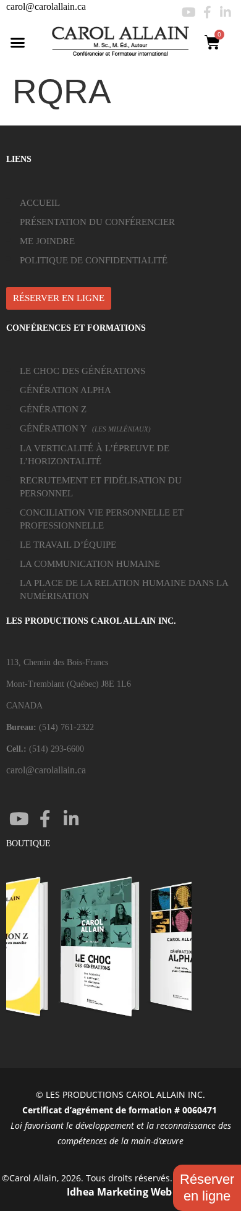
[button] (18, 42)
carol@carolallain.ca (46, 6)
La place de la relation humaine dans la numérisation (124, 589)
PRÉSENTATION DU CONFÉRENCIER (97, 222)
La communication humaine (90, 564)
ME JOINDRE (47, 241)
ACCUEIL (40, 203)
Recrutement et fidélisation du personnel (101, 486)
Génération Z (53, 409)
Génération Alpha (65, 390)
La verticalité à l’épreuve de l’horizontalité (94, 454)
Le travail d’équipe (68, 545)
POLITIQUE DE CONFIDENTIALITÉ (93, 260)
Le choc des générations (82, 371)
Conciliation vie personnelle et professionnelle (102, 519)
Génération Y (85, 428)
